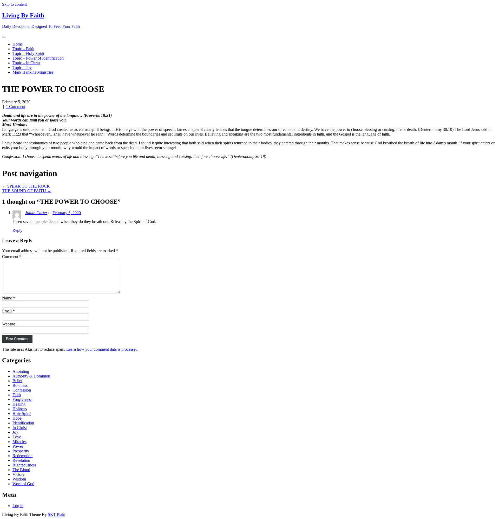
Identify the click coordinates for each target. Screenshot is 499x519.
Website (8, 324)
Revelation (21, 460)
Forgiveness (22, 399)
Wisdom (19, 479)
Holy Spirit (21, 413)
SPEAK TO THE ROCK (26, 186)
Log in (17, 505)
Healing (18, 404)
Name (8, 298)
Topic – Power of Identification (38, 58)
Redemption (22, 455)
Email (8, 311)
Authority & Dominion (31, 376)
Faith (16, 395)
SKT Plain (56, 514)
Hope (17, 418)
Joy (15, 432)
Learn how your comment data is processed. (102, 349)
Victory (18, 474)
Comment (11, 256)
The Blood (21, 469)
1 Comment (15, 106)
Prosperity (20, 451)
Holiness (19, 409)
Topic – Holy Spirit (28, 53)
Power (17, 446)
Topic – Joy (22, 67)
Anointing (20, 371)
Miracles (19, 441)
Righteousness (24, 465)
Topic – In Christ (26, 63)
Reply (17, 230)
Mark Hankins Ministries (32, 72)
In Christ (19, 427)
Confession (21, 390)
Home (17, 44)
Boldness (20, 385)
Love (16, 437)
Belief (17, 381)
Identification (23, 423)
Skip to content (14, 4)
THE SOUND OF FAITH (26, 191)
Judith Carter (36, 212)
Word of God (23, 484)
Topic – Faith (23, 49)
